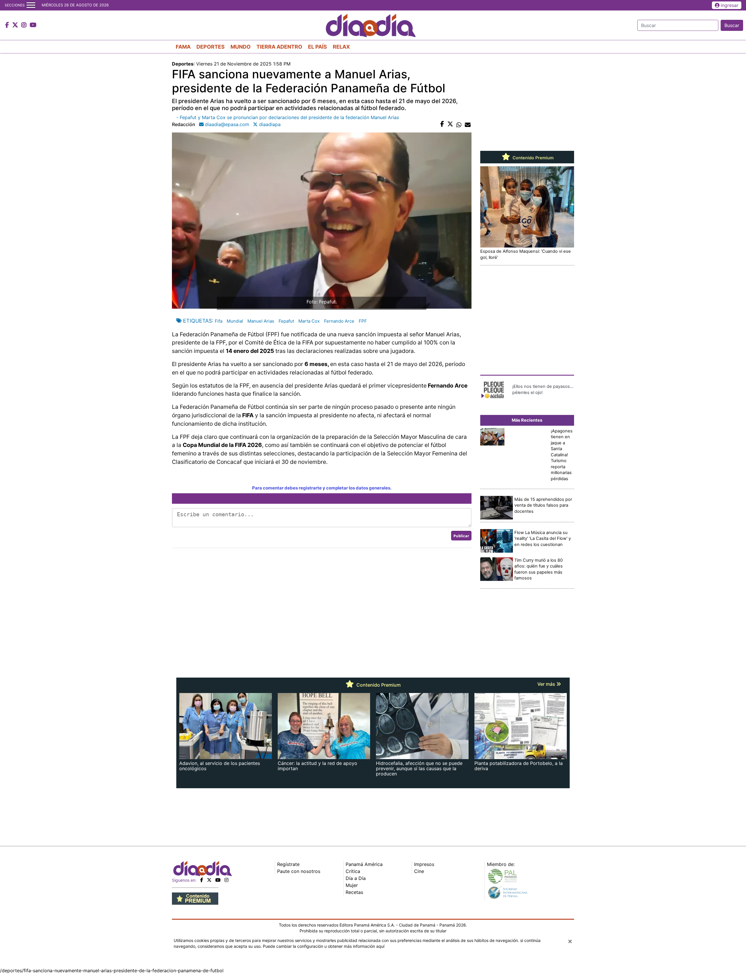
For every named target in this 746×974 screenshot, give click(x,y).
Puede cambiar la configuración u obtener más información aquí (323, 946)
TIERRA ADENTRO (279, 47)
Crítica (353, 871)
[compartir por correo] (467, 124)
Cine (419, 871)
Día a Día (356, 878)
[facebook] (201, 880)
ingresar (729, 5)
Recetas (354, 892)
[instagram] (226, 880)
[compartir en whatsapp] (459, 124)
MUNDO (241, 47)
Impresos (424, 864)
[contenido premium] (195, 898)
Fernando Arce (339, 321)
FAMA (183, 47)
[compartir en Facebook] (442, 124)
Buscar (731, 25)
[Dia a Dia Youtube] (33, 25)
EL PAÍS (317, 47)
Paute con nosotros (298, 871)
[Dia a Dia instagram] (24, 25)
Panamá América (364, 864)
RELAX (341, 47)
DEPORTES (210, 47)
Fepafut (286, 321)
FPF (363, 321)
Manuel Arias (260, 321)
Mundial (235, 321)
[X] (209, 880)
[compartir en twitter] (450, 124)
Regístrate (288, 864)
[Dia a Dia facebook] (7, 25)
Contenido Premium (532, 157)
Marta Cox (309, 321)
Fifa (218, 321)
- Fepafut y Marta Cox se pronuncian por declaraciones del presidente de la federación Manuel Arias (287, 117)
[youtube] (218, 880)
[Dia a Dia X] (16, 25)
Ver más (546, 684)
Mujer (352, 885)
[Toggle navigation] (31, 5)
